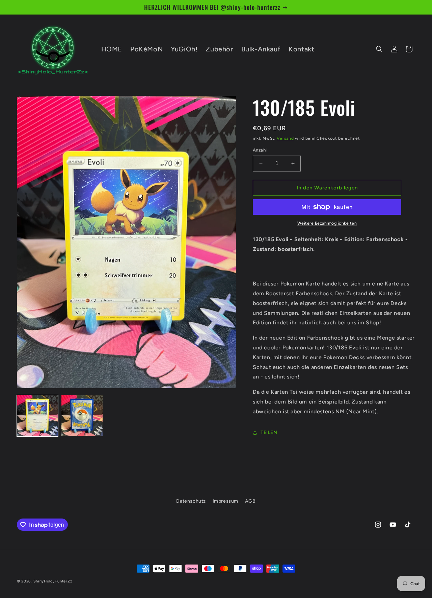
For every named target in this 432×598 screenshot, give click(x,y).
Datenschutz (191, 501)
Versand (285, 138)
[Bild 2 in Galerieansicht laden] (82, 415)
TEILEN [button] (269, 432)
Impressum (225, 501)
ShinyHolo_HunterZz (52, 581)
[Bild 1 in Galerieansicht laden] (37, 415)
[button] (379, 49)
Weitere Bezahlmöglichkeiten (327, 223)
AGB (250, 501)
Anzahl (260, 150)
